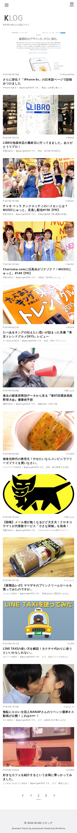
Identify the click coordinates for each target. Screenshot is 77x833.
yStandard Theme (20, 828)
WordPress (60, 828)
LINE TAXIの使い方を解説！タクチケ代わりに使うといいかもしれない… (37, 650)
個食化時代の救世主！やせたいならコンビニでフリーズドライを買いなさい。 (37, 461)
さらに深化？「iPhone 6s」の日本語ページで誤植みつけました (37, 81)
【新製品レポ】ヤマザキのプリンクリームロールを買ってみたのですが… (37, 587)
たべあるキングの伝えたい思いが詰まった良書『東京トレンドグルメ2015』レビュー (37, 334)
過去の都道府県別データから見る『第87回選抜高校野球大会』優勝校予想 (38, 397)
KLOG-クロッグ (43, 822)
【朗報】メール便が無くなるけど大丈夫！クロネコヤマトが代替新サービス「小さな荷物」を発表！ (37, 524)
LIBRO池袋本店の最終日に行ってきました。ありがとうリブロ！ (38, 145)
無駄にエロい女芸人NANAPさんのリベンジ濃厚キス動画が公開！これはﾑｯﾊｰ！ (38, 714)
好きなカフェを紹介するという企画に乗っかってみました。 (37, 777)
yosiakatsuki (37, 828)
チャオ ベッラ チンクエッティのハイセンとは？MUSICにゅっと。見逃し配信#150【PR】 (35, 208)
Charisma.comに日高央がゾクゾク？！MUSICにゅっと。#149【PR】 (37, 271)
